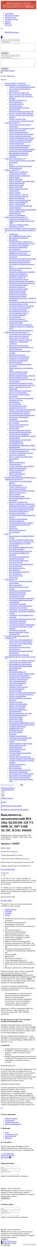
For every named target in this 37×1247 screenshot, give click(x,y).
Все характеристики (8, 869)
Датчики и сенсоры (12, 1122)
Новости (8, 23)
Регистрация (14, 32)
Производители (10, 17)
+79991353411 (29, 7)
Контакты (8, 25)
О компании (9, 13)
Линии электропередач (13, 1124)
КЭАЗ (8, 848)
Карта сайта (5, 1157)
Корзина (6, 1243)
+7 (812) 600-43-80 (7, 790)
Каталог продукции (12, 15)
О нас (7, 1132)
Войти (7, 32)
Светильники (9, 1120)
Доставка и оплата (11, 19)
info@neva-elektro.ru (8, 788)
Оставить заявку (6, 900)
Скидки (7, 21)
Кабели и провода (11, 1118)
